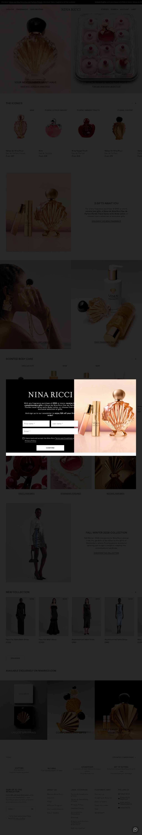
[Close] (133, 383)
